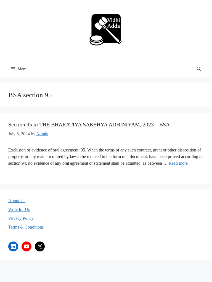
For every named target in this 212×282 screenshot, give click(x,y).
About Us (16, 200)
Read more (178, 163)
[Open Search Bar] (198, 69)
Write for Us (19, 209)
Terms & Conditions (26, 227)
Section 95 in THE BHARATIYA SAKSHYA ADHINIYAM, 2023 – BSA (89, 124)
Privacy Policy (21, 218)
